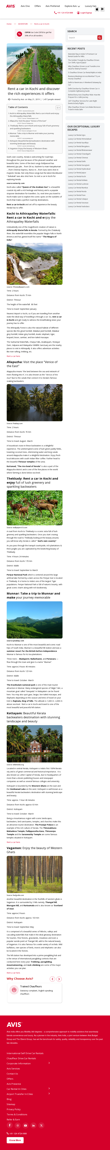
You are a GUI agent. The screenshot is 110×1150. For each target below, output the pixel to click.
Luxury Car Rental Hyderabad (79, 169)
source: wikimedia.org (28, 146)
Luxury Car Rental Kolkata (77, 180)
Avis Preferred (53, 6)
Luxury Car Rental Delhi (77, 161)
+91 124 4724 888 (65, 12)
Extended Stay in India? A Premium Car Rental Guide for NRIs (82, 55)
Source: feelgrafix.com (28, 151)
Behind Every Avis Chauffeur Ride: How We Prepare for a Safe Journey (84, 96)
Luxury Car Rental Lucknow (78, 184)
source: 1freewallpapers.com (30, 118)
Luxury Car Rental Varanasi (78, 203)
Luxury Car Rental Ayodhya (78, 142)
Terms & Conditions (17, 1114)
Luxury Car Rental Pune (76, 195)
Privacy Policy (14, 1109)
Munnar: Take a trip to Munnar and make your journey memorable (32, 134)
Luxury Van (90, 6)
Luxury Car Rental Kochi (77, 176)
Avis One (25, 6)
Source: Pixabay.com (27, 123)
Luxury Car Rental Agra (76, 135)
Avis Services (13, 1068)
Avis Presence (14, 1083)
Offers (37, 6)
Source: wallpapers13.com (29, 131)
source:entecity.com (28, 111)
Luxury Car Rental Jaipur (77, 173)
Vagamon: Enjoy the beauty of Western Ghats (28, 148)
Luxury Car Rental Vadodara (78, 206)
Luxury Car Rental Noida (77, 191)
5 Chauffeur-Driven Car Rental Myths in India (84, 72)
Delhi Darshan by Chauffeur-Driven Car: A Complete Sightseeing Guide (84, 89)
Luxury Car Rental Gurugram (78, 165)
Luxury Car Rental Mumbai (78, 188)
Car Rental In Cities (16, 1089)
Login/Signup (86, 12)
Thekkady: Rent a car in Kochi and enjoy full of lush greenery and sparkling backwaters (34, 127)
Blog (9, 1099)
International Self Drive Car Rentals (25, 1053)
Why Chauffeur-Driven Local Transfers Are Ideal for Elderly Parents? (84, 67)
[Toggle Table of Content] (57, 107)
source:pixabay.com (27, 138)
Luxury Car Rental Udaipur (78, 199)
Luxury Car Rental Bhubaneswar (80, 150)
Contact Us (12, 1073)
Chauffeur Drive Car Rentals (21, 1058)
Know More (15, 1140)
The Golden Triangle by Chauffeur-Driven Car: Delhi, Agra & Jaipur (83, 61)
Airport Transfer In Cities (20, 1094)
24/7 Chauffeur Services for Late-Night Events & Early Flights (82, 102)
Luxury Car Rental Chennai (78, 158)
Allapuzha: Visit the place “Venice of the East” (28, 121)
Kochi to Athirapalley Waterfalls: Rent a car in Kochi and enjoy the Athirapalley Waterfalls (34, 114)
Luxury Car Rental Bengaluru (78, 146)
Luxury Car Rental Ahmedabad (79, 139)
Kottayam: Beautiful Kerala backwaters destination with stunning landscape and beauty (32, 142)
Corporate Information (19, 1063)
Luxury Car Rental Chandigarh (79, 154)
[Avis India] (55, 1025)
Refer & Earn (13, 1119)
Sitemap (11, 1104)
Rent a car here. (13, 356)
